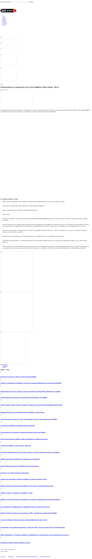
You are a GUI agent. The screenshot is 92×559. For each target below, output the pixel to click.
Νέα (3, 15)
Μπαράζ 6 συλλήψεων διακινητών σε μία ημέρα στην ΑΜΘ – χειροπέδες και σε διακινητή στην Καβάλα (28, 513)
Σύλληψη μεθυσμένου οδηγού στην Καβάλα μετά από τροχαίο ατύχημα (19, 466)
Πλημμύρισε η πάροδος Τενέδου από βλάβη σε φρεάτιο (15, 542)
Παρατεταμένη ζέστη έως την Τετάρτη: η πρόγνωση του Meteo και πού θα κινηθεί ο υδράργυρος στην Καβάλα (30, 391)
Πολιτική (4, 20)
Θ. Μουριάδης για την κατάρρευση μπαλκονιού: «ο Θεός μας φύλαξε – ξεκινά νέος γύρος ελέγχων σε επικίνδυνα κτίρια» (32, 527)
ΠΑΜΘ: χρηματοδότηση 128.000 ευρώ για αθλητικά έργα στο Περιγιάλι (20, 459)
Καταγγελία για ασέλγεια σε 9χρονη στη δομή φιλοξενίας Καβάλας (18, 376)
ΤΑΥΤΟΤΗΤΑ (2, 556)
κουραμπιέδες (5, 365)
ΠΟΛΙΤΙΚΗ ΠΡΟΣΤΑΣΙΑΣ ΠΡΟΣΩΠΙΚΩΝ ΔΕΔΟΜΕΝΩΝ (26, 556)
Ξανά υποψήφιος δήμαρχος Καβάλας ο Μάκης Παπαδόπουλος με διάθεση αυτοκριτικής (24, 439)
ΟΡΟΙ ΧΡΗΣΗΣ (11, 556)
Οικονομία (4, 19)
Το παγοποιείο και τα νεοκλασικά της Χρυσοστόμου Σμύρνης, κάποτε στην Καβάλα (22, 432)
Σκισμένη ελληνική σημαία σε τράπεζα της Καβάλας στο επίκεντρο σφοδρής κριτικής (23, 479)
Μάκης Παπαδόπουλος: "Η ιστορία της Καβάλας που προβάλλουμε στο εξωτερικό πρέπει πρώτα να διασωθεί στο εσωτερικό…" (35, 535)
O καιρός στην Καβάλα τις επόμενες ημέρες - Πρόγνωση (15, 445)
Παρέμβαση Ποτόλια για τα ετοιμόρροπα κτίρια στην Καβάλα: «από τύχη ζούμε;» (22, 412)
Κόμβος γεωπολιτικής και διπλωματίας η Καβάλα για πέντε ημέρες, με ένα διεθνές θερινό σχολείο (26, 486)
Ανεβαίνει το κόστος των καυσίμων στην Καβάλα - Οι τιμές (16, 493)
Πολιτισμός (4, 21)
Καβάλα (4, 367)
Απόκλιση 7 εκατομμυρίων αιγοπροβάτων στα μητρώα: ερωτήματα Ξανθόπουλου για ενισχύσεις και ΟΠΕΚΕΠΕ (30, 383)
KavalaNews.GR (12, 549)
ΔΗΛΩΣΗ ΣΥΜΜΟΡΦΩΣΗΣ (45, 556)
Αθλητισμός (5, 22)
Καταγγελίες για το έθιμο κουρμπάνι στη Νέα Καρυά (14, 473)
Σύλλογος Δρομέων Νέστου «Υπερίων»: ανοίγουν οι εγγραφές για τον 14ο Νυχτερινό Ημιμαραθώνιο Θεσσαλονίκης (31, 405)
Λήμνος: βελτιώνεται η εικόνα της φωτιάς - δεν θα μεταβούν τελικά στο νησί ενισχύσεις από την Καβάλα (28, 419)
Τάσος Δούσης (5, 364)
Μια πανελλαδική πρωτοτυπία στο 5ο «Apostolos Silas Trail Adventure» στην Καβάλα (23, 397)
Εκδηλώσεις (5, 23)
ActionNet (6, 551)
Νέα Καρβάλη (5, 366)
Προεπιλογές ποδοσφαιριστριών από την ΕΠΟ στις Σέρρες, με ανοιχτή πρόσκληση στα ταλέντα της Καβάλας (30, 452)
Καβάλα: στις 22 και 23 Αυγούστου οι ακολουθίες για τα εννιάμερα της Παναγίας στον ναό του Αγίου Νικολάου (30, 499)
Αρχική (1, 84)
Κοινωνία (4, 18)
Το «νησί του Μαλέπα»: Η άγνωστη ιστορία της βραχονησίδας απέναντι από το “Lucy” (23, 520)
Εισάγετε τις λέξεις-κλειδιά (5, 1)
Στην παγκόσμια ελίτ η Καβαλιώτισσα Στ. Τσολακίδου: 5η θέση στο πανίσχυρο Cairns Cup (25, 507)
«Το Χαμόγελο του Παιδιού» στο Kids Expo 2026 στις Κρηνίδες (17, 425)
